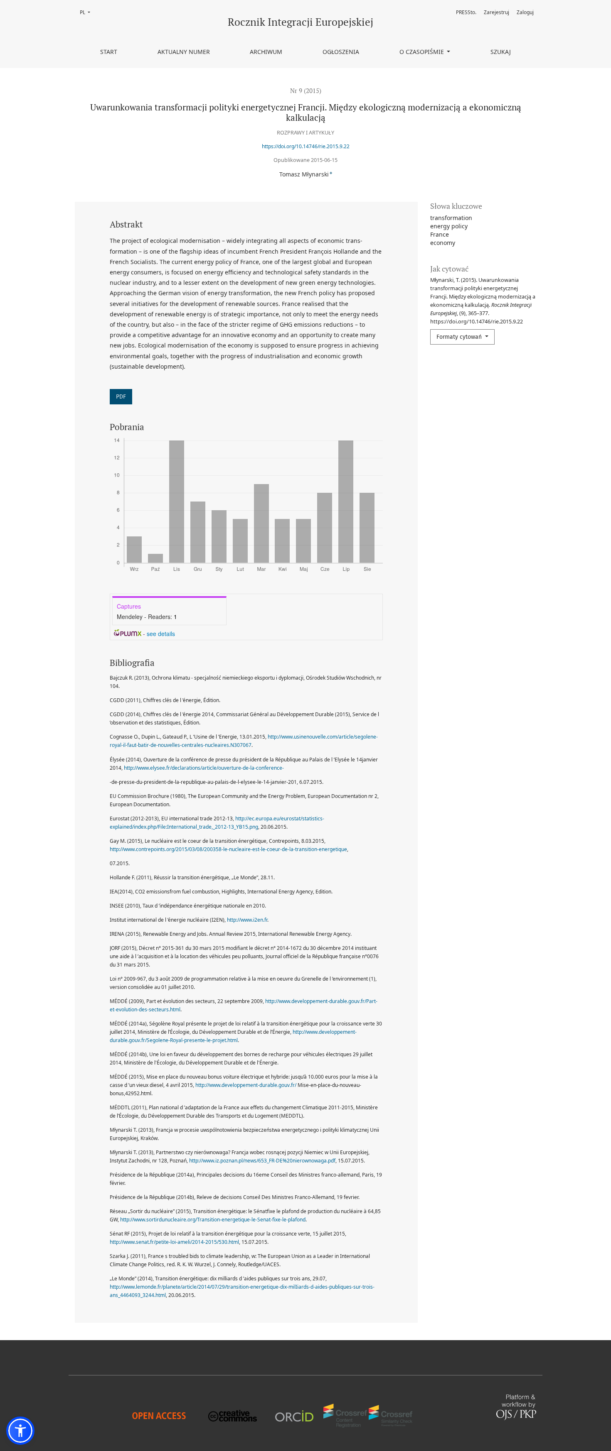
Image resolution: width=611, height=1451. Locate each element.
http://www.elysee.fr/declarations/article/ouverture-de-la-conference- (204, 767)
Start (108, 52)
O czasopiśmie (422, 52)
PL (87, 12)
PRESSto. (466, 12)
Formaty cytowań (459, 336)
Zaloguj (525, 12)
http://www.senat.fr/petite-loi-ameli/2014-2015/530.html (174, 1241)
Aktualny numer (184, 52)
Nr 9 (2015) (305, 90)
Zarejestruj (496, 12)
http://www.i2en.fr (247, 919)
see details (161, 633)
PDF (121, 396)
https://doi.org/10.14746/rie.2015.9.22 (306, 146)
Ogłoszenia (341, 52)
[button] (20, 1431)
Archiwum (266, 52)
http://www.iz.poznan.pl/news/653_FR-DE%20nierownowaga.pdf (262, 1160)
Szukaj (500, 52)
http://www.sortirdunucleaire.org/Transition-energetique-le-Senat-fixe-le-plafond (213, 1219)
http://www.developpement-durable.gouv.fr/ (245, 1085)
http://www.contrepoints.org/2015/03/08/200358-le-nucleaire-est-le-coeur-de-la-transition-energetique (228, 849)
